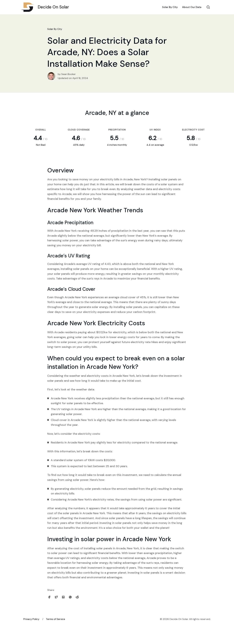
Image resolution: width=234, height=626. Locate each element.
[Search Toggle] (208, 7)
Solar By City (170, 7)
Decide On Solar (53, 7)
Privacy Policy (31, 619)
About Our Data (191, 7)
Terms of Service (55, 619)
